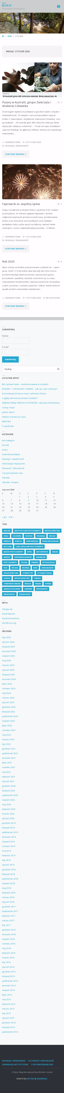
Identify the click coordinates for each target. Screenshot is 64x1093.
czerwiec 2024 (8, 688)
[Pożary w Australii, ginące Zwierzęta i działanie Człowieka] (32, 80)
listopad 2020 (8, 790)
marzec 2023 (8, 697)
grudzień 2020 (9, 786)
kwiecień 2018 (8, 892)
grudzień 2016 (9, 929)
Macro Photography (13, 552)
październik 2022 (10, 716)
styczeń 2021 (8, 781)
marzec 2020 (8, 813)
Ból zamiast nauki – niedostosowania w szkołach (25, 384)
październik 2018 (10, 878)
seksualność (47, 568)
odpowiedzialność (23, 557)
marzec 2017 (8, 920)
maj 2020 (6, 804)
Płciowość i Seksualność (13, 468)
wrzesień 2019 (9, 837)
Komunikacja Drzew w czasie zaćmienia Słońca (24, 393)
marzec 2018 (8, 897)
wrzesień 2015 (9, 985)
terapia (37, 578)
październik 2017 (10, 911)
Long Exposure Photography (29, 546)
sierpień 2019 (8, 841)
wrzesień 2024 (9, 679)
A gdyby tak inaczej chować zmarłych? (20, 398)
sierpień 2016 (8, 939)
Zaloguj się (7, 609)
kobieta (18, 541)
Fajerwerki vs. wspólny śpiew (21, 204)
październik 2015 (10, 981)
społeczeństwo (11, 573)
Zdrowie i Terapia (10, 482)
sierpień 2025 (8, 656)
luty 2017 (6, 925)
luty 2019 (6, 860)
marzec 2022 (8, 739)
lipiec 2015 (7, 994)
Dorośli (5, 445)
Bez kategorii (53, 298)
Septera (30, 1079)
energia (7, 541)
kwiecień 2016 (8, 953)
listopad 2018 (8, 874)
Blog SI (6, 5)
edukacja (41, 536)
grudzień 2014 (9, 1022)
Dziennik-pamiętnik (11, 454)
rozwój (25, 568)
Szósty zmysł (8, 407)
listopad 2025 (8, 646)
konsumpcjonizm (50, 541)
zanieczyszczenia (12, 589)
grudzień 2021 (9, 748)
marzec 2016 (8, 957)
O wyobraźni (8, 426)
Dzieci (5, 449)
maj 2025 (6, 660)
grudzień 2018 (9, 869)
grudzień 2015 (9, 971)
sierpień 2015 (8, 990)
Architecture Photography (27, 531)
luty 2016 (6, 962)
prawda (34, 562)
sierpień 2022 (8, 721)
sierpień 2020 (8, 799)
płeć (5, 568)
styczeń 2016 (8, 967)
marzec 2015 (8, 1008)
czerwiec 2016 (8, 943)
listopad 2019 (8, 827)
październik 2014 (10, 1032)
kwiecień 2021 (8, 776)
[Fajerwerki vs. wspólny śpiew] (32, 181)
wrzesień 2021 (9, 758)
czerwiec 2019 (8, 846)
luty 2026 (6, 637)
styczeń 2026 (8, 642)
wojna (38, 583)
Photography (10, 562)
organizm (40, 557)
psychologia (48, 562)
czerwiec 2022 (8, 730)
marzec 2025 (8, 665)
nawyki (7, 557)
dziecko (29, 536)
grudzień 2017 (9, 906)
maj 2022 (6, 734)
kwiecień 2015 (8, 1004)
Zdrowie (6, 477)
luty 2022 (6, 744)
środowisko (42, 589)
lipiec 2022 (7, 725)
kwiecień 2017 (8, 915)
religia (15, 568)
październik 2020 (10, 795)
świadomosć (9, 594)
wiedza (28, 583)
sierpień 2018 (8, 883)
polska (24, 562)
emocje (52, 536)
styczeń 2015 (8, 1018)
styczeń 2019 (8, 864)
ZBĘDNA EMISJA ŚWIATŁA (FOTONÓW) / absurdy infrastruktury (31, 402)
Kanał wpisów (8, 613)
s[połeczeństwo (22, 578)
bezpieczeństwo (52, 531)
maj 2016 (6, 948)
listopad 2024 (8, 674)
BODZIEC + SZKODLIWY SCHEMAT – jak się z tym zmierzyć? (29, 389)
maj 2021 (6, 772)
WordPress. (42, 1079)
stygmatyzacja (44, 573)
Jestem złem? (8, 412)
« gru (4, 517)
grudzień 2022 (9, 707)
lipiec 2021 (7, 762)
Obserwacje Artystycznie (13, 463)
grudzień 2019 (9, 823)
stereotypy (27, 573)
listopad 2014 (8, 1027)
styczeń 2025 (8, 670)
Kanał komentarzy (10, 618)
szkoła (7, 578)
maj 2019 (6, 850)
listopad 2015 (8, 976)
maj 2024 (6, 693)
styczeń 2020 (8, 818)
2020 (9, 36)
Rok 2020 (8, 261)
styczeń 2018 (8, 902)
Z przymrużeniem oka (12, 473)
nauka (55, 552)
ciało (6, 536)
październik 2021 (10, 753)
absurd (7, 531)
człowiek (17, 536)
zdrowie (28, 589)
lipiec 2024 (7, 683)
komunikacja (32, 541)
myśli (29, 552)
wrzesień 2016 (9, 934)
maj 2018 (6, 888)
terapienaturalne (12, 583)
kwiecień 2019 (8, 855)
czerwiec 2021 (8, 767)
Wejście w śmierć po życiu (14, 416)
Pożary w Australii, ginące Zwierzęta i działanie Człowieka (26, 104)
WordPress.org (9, 623)
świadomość (25, 594)
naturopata (42, 552)
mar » (11, 517)
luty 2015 (6, 1013)
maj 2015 (6, 999)
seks (35, 568)
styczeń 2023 (8, 702)
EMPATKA (6, 421)
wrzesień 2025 (9, 651)
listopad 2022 (8, 711)
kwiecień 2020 (8, 809)
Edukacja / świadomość (17, 146)
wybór (48, 583)
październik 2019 (10, 832)
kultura (7, 546)
